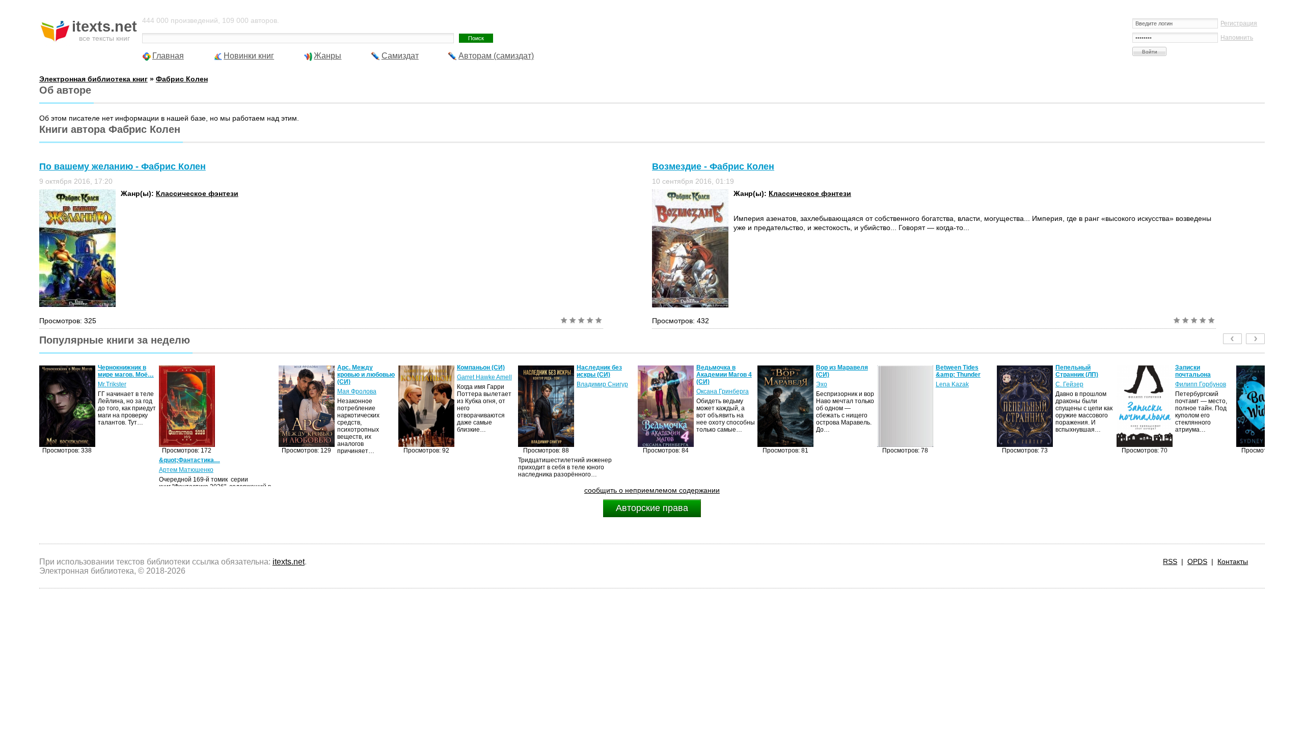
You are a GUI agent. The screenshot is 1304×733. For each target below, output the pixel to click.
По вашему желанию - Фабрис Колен (122, 166)
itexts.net (289, 561)
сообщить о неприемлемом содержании (652, 490)
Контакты (1232, 561)
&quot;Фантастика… (189, 460)
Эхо (821, 384)
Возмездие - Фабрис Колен (713, 166)
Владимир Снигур (602, 384)
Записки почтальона (1193, 371)
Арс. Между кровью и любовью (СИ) (366, 374)
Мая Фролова (356, 391)
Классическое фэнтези (197, 193)
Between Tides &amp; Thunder (958, 371)
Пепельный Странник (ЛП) (1076, 371)
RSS (1170, 561)
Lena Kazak (952, 384)
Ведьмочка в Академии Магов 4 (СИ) (724, 374)
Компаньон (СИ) (481, 367)
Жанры (327, 55)
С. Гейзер (1069, 384)
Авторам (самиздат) (496, 55)
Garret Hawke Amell (484, 377)
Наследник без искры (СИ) (599, 371)
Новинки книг (249, 55)
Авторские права (652, 508)
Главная (168, 55)
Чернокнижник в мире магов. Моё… (126, 371)
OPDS (1197, 561)
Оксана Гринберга (722, 391)
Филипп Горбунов (1200, 384)
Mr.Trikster (112, 384)
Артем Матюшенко (186, 469)
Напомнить (1236, 37)
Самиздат (400, 55)
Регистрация (1238, 23)
